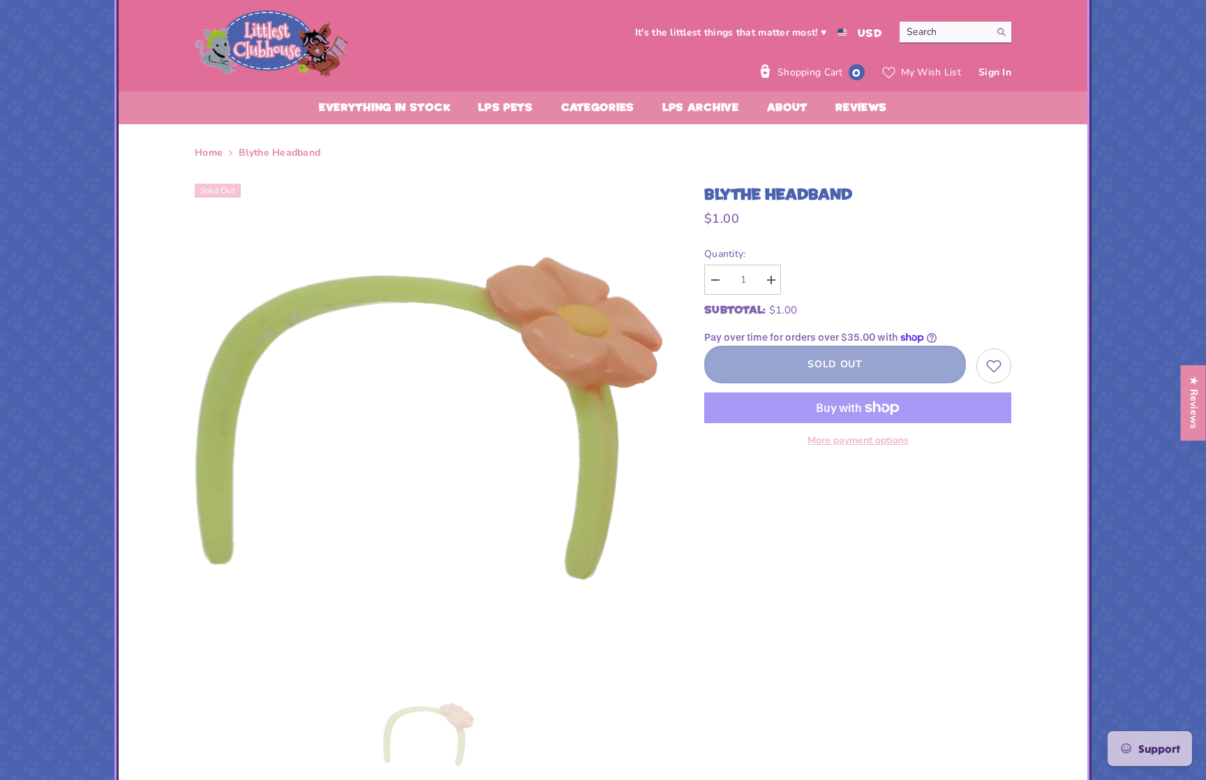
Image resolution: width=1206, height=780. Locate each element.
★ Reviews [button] (1193, 402)
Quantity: (725, 253)
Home (209, 152)
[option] (429, 418)
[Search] (955, 32)
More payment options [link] (858, 440)
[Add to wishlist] (993, 365)
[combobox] (945, 32)
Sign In (994, 72)
